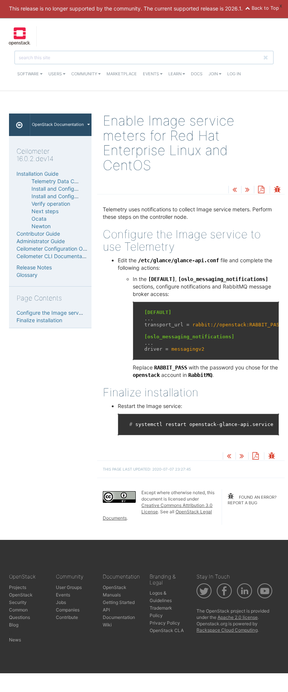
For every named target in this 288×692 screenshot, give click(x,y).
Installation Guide (37, 173)
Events (151, 73)
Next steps (45, 211)
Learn (175, 73)
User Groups (69, 587)
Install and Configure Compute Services (80, 196)
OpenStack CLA (167, 630)
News (15, 640)
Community (84, 73)
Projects (17, 587)
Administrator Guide (40, 241)
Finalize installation (39, 320)
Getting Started (119, 602)
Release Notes (34, 267)
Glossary (27, 275)
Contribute (67, 617)
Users (55, 73)
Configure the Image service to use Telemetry (72, 312)
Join (213, 73)
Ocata (39, 218)
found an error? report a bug (252, 500)
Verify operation (51, 203)
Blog (13, 625)
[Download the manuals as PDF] (261, 190)
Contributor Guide (38, 233)
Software (28, 73)
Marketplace (121, 73)
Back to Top (264, 8)
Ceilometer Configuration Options (57, 248)
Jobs (61, 602)
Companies (68, 610)
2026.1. (234, 8)
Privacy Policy (165, 623)
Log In (234, 73)
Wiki (107, 625)
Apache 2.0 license (238, 617)
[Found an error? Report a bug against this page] (277, 190)
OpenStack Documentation (58, 124)
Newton (41, 226)
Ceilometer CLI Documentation (53, 256)
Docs (196, 73)
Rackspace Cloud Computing (227, 630)
